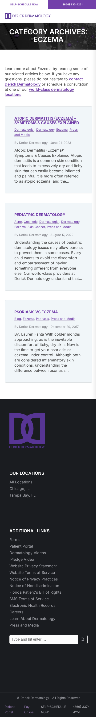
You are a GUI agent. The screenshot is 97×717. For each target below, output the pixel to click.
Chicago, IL (19, 488)
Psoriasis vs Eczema (36, 312)
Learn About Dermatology (32, 618)
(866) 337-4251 (73, 4)
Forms (14, 539)
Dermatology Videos (27, 552)
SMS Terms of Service (29, 598)
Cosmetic (30, 221)
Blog (17, 319)
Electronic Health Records (32, 605)
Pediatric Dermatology (39, 214)
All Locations (20, 482)
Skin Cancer (36, 227)
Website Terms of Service (32, 572)
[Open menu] (87, 16)
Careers (16, 612)
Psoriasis (42, 319)
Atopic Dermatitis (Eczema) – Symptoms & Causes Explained (46, 120)
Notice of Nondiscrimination (34, 585)
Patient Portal (21, 546)
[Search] (83, 639)
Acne (18, 221)
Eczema (62, 129)
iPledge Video (21, 559)
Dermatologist (24, 129)
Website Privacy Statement (33, 566)
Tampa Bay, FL (22, 495)
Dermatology (45, 129)
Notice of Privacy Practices (33, 579)
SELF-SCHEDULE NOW (24, 4)
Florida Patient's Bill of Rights (35, 592)
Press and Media (59, 227)
